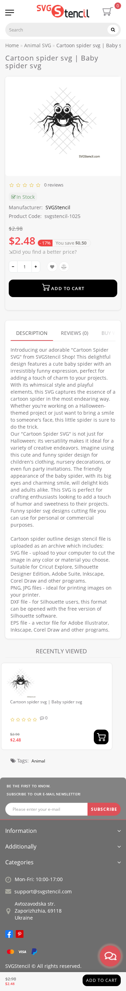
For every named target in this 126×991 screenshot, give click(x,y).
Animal (38, 761)
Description (32, 333)
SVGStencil (58, 207)
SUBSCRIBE (104, 809)
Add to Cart (101, 980)
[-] (13, 267)
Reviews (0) (74, 333)
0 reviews (52, 185)
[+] (35, 267)
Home (12, 45)
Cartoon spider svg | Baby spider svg (46, 702)
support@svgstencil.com (43, 891)
